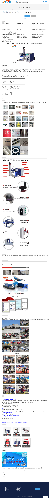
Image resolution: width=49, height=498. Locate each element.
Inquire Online (27, 16)
